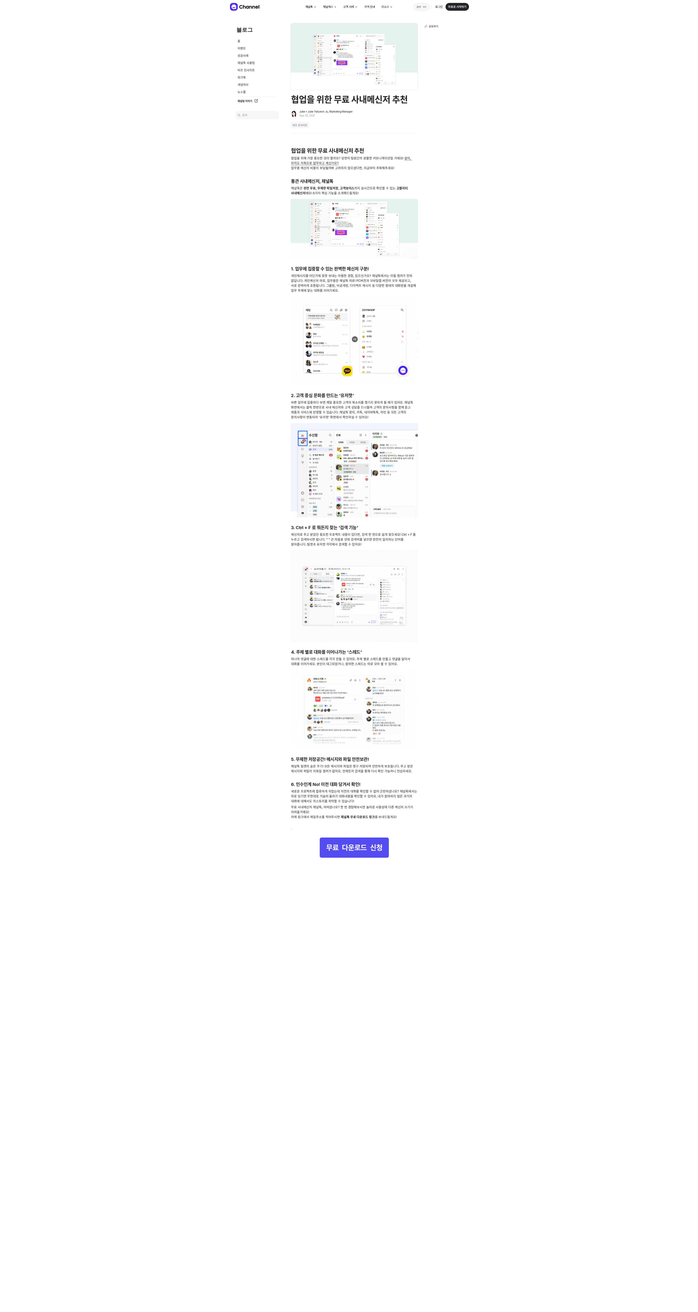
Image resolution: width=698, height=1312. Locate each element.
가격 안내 (369, 7)
